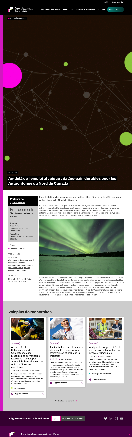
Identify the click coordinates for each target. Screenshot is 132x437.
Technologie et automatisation (101, 374)
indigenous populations (16, 265)
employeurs (12, 263)
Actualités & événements (85, 9)
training (27, 268)
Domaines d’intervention (50, 9)
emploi (31, 260)
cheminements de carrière (18, 260)
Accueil (13, 18)
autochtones (13, 258)
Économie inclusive (17, 249)
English (106, 2)
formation (21, 263)
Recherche (21, 18)
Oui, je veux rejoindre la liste (72, 418)
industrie (30, 265)
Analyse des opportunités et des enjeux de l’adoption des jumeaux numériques (105, 350)
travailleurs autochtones (17, 270)
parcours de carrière (15, 268)
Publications (68, 9)
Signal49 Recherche (17, 203)
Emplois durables (19, 388)
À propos (102, 9)
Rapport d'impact (116, 9)
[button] (129, 435)
